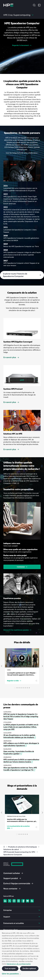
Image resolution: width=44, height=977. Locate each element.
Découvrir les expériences (16, 630)
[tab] (14, 687)
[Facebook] (23, 901)
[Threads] (18, 901)
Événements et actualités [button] (13, 923)
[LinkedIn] (5, 901)
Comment (11, 873)
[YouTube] (27, 901)
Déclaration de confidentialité (19, 964)
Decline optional (29, 968)
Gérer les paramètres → (11, 974)
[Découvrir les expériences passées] (22, 583)
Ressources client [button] (10, 930)
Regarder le (20, 45)
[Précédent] (1, 666)
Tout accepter (10, 968)
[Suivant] (42, 666)
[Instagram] (14, 901)
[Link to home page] (4, 847)
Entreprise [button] (7, 910)
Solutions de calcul (11, 849)
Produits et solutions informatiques (22, 847)
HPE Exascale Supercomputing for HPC (19, 852)
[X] (9, 901)
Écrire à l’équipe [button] (16, 883)
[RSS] (32, 901)
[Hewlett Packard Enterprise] (8, 5)
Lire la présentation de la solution (18, 827)
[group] (22, 46)
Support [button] (6, 917)
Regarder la (13, 681)
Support (10, 878)
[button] (34, 5)
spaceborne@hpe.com (24, 495)
